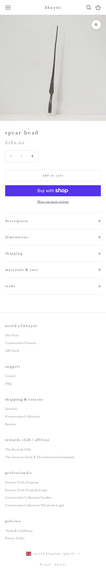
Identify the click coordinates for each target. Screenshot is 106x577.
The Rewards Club (18, 449)
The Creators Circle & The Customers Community (40, 457)
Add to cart (53, 175)
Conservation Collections (22, 416)
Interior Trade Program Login (26, 490)
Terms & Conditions (19, 531)
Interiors (11, 409)
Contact (10, 376)
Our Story (12, 335)
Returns (10, 424)
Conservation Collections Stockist (28, 497)
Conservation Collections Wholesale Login (34, 505)
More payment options (53, 202)
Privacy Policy (15, 538)
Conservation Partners (20, 343)
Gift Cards (12, 351)
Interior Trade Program (21, 482)
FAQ (8, 383)
